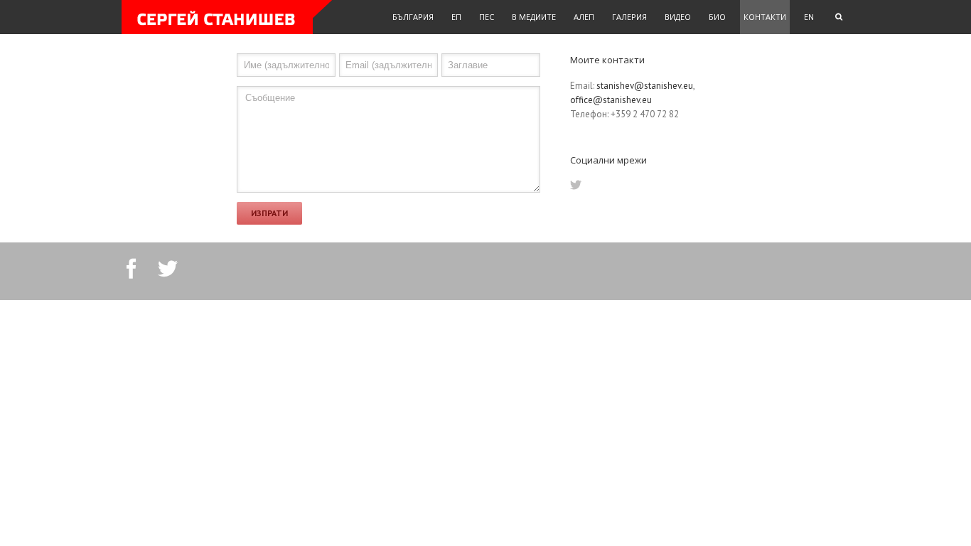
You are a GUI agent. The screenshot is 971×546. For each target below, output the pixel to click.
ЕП (456, 16)
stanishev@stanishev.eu (644, 86)
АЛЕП (584, 16)
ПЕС (486, 16)
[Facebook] (131, 269)
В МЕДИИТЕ (534, 16)
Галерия (629, 16)
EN (809, 16)
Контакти (765, 16)
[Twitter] (575, 185)
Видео (678, 16)
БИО (717, 16)
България (413, 16)
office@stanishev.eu (611, 100)
